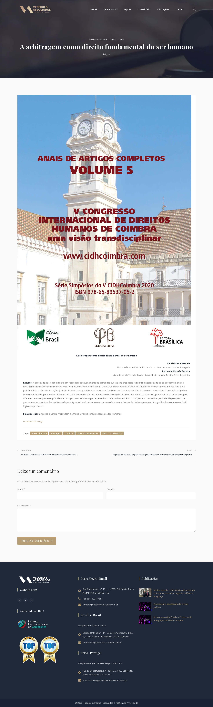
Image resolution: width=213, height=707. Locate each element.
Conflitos (69, 433)
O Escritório (144, 9)
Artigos (106, 54)
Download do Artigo (33, 421)
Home (94, 9)
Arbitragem (56, 433)
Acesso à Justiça (39, 433)
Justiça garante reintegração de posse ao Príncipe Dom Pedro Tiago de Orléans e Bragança (174, 593)
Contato (179, 9)
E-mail (110, 489)
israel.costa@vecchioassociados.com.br (102, 642)
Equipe (127, 9)
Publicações (162, 9)
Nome (21, 489)
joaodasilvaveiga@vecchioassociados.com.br (105, 680)
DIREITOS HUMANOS (112, 433)
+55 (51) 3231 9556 (93, 598)
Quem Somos (110, 9)
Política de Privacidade (127, 702)
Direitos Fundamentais (87, 433)
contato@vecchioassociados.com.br (100, 604)
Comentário (24, 505)
